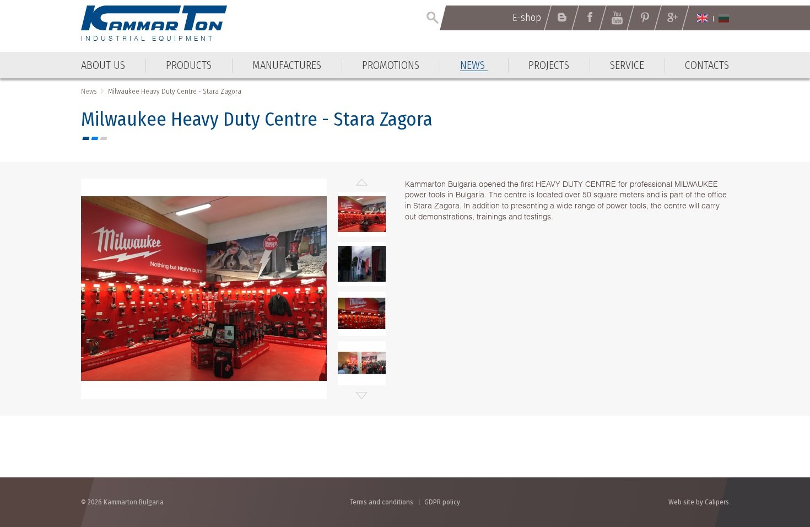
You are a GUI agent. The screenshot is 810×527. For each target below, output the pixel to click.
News (88, 91)
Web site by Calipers (698, 502)
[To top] (774, 459)
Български (724, 18)
